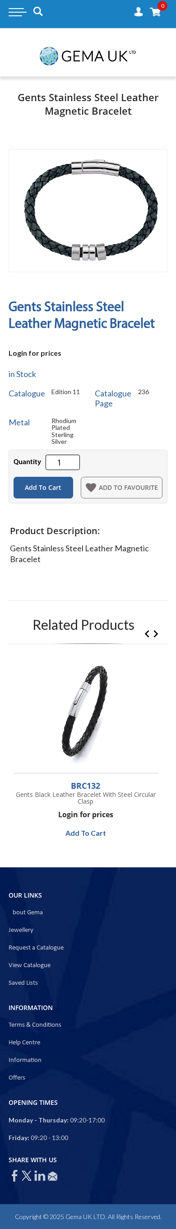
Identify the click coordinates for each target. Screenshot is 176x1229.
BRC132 (85, 785)
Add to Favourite (128, 487)
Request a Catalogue (36, 948)
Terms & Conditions (35, 1025)
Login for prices (35, 353)
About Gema (26, 912)
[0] (155, 11)
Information (25, 1060)
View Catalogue (30, 965)
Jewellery (21, 930)
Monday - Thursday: (39, 1120)
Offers (17, 1078)
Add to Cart (43, 487)
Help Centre (24, 1042)
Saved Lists (23, 983)
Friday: (19, 1137)
